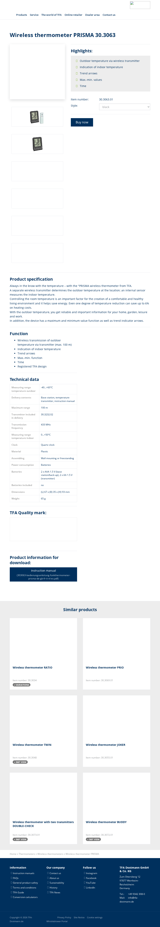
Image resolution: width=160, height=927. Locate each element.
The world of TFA (51, 15)
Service (34, 15)
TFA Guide (18, 892)
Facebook (91, 878)
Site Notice (79, 917)
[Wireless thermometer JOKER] (105, 718)
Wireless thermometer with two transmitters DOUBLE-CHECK (43, 824)
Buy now (82, 122)
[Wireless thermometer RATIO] (32, 640)
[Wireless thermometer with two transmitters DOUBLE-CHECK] (32, 795)
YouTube (91, 882)
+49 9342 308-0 (136, 893)
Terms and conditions (24, 887)
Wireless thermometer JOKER (105, 745)
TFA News (55, 892)
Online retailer (73, 15)
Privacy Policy (64, 917)
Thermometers (27, 854)
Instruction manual (43, 574)
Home (13, 854)
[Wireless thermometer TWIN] (32, 718)
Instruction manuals (23, 873)
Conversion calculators (25, 897)
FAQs (16, 878)
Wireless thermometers (50, 854)
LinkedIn (90, 887)
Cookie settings (94, 917)
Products (21, 15)
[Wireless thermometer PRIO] (105, 640)
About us (54, 878)
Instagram (91, 873)
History (53, 887)
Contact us (109, 15)
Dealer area (92, 15)
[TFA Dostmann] (140, 5)
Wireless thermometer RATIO (32, 668)
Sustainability (57, 882)
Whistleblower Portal (57, 921)
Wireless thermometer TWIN (32, 745)
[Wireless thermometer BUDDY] (105, 795)
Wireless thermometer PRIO (105, 668)
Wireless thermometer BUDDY (106, 822)
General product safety (25, 882)
